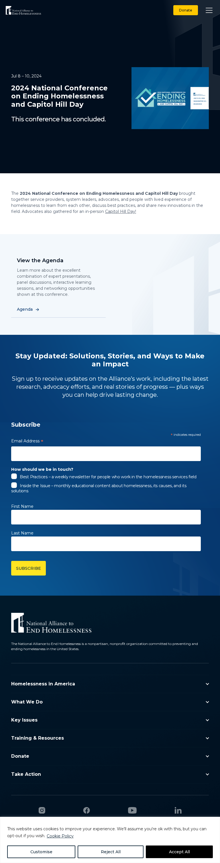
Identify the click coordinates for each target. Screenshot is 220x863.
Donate (185, 10)
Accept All (179, 851)
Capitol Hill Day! (120, 211)
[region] (110, 840)
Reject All (111, 851)
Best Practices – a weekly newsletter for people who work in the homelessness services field (108, 476)
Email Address (27, 442)
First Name (22, 506)
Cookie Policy (60, 836)
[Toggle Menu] (209, 10)
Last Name (22, 533)
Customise (41, 851)
